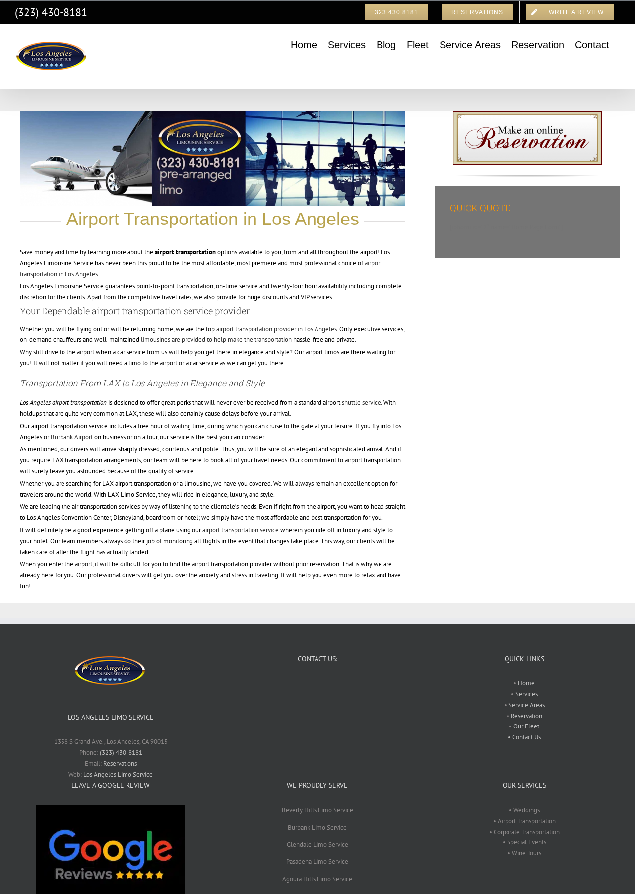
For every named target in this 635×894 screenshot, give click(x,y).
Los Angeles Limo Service (118, 774)
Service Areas (526, 705)
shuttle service (361, 402)
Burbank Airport (72, 437)
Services (526, 694)
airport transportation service (240, 530)
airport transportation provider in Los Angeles (276, 329)
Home (526, 683)
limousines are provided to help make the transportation (216, 339)
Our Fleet (526, 726)
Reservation (526, 716)
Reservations (120, 763)
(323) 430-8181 (51, 12)
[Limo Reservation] (527, 114)
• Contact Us (524, 737)
